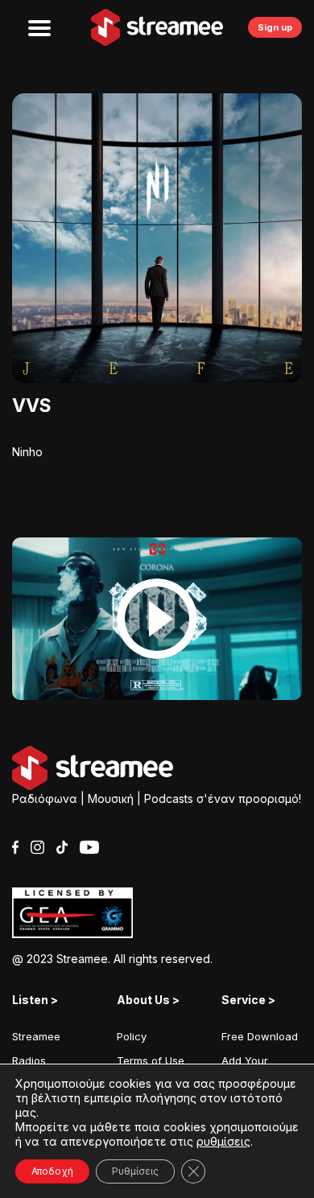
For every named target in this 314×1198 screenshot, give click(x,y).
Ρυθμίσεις (135, 1171)
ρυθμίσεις (223, 1141)
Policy (132, 1036)
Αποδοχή (52, 1171)
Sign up (275, 27)
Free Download (259, 1036)
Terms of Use (150, 1060)
